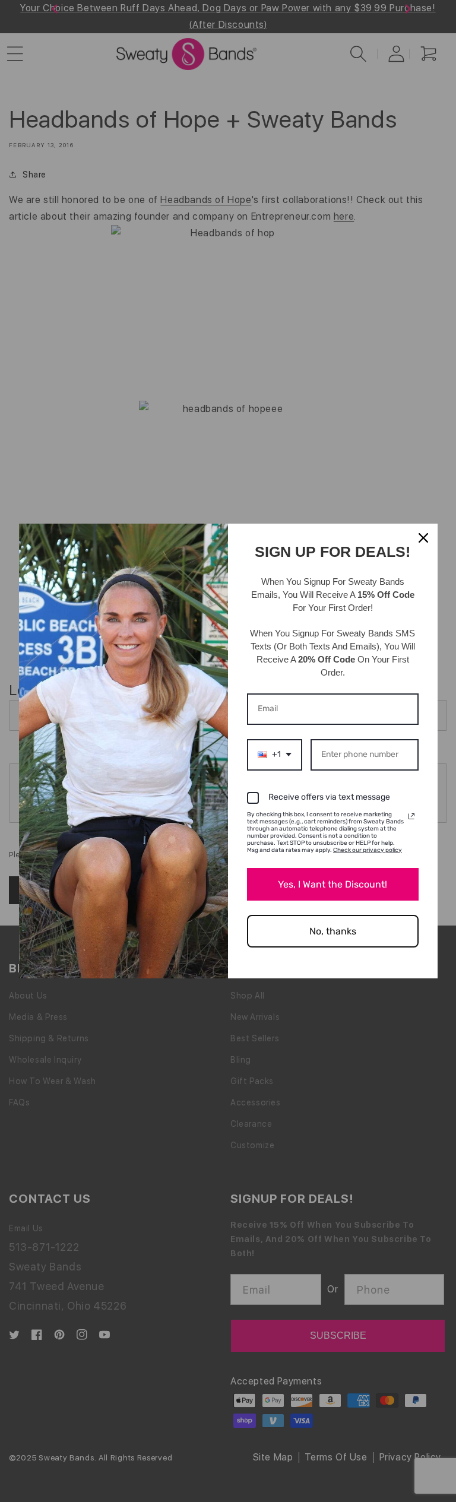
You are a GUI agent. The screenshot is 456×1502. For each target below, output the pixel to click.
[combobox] (274, 755)
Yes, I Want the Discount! (332, 884)
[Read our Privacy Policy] (411, 816)
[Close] (423, 538)
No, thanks (332, 931)
